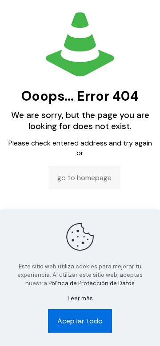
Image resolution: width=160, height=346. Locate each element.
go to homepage (84, 177)
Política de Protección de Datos (91, 283)
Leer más (80, 298)
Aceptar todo (80, 321)
